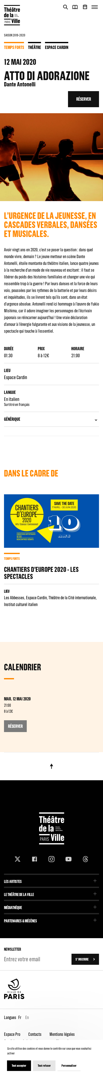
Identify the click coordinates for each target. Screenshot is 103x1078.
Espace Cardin (56, 47)
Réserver (83, 99)
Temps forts (14, 47)
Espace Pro (12, 1034)
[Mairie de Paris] (14, 998)
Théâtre (34, 47)
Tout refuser (44, 1065)
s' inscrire (82, 959)
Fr (19, 1017)
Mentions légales (62, 1034)
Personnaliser (69, 1065)
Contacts (35, 1034)
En (27, 1017)
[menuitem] (51, 880)
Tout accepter (19, 1065)
